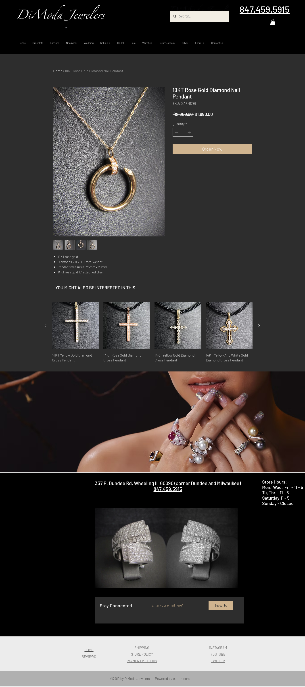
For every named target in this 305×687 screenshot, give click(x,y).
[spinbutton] (183, 132)
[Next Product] (259, 325)
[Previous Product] (45, 325)
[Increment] (190, 132)
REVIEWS (89, 656)
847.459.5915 (168, 489)
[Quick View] (75, 325)
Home (57, 71)
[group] (152, 335)
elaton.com (181, 679)
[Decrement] (176, 132)
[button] (272, 22)
